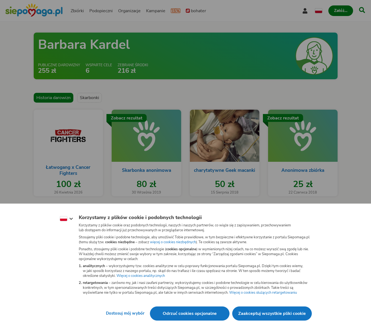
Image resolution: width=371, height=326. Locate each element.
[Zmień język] (66, 219)
